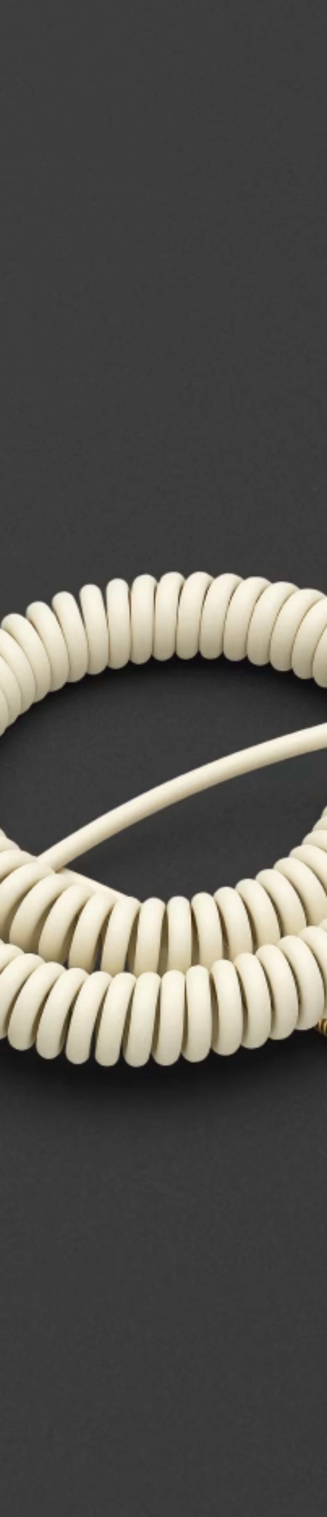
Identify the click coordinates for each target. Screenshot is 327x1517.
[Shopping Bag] (306, 23)
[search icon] (289, 23)
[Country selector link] (314, 11)
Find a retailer (280, 10)
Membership (255, 10)
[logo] (20, 20)
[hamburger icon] (314, 23)
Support (275, 23)
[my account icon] (298, 23)
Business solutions (226, 10)
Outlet (301, 10)
